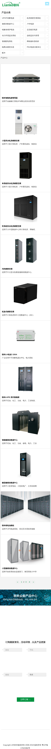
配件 (3, 53)
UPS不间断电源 (8, 18)
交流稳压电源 (32, 30)
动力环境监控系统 (9, 35)
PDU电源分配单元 (34, 47)
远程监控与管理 (33, 35)
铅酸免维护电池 (8, 30)
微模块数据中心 (8, 24)
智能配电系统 (7, 41)
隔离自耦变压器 (8, 47)
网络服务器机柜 (33, 41)
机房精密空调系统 (34, 18)
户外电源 (30, 24)
